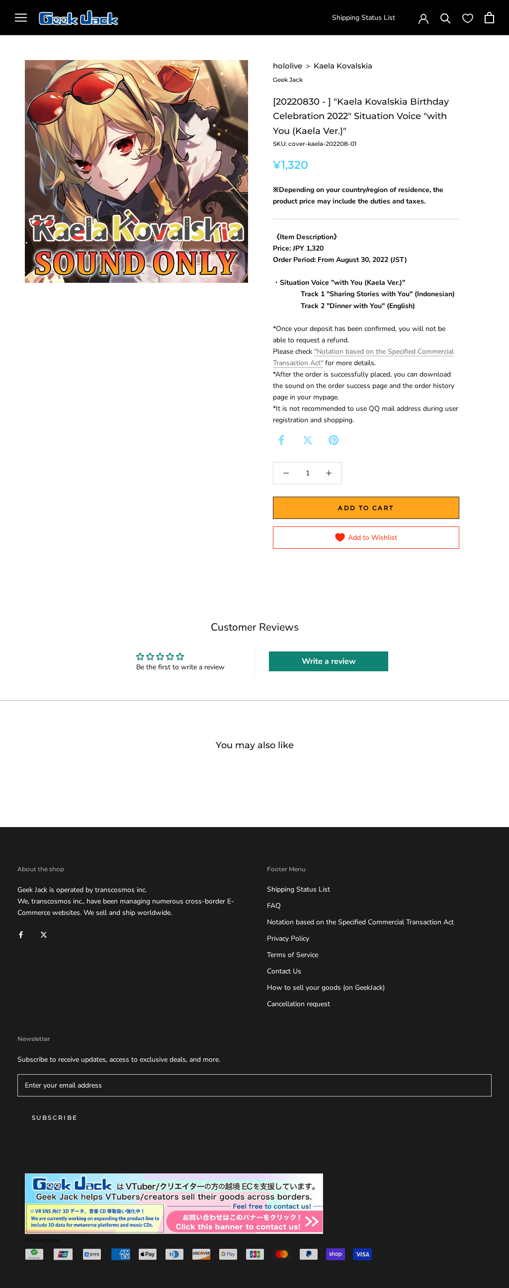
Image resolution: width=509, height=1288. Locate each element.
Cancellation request (298, 1004)
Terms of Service (292, 955)
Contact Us (284, 971)
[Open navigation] (21, 17)
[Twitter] (308, 440)
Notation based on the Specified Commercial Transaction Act (360, 922)
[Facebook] (281, 440)
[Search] (445, 17)
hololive (287, 65)
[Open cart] (489, 17)
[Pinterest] (334, 440)
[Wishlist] (468, 18)
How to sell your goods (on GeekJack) (326, 987)
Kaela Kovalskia (343, 65)
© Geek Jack (42, 1239)
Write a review (329, 661)
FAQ (274, 905)
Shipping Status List (363, 17)
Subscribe (55, 1117)
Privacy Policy (288, 938)
